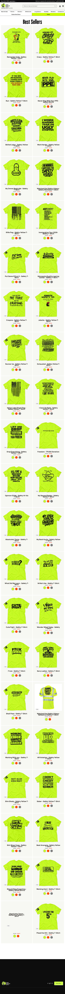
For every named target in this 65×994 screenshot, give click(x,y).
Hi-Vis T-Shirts (5, 972)
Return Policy (20, 972)
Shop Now (58, 983)
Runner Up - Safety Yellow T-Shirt (16, 364)
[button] (12, 11)
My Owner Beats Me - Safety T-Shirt (16, 189)
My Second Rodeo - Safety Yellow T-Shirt (48, 496)
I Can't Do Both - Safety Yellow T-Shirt (48, 408)
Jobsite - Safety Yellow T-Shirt (48, 320)
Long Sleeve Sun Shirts (7, 978)
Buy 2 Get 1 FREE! (8, 1)
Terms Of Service (21, 968)
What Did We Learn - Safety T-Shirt (17, 584)
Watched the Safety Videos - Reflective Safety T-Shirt (48, 714)
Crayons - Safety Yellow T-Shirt (16, 320)
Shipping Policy (20, 970)
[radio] (12, 62)
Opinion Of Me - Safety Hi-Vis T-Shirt (16, 496)
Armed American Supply (12, 991)
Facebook (48, 983)
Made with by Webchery (55, 991)
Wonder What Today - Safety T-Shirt (48, 627)
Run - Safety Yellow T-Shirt (16, 100)
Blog (32, 968)
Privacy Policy (20, 966)
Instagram (52, 983)
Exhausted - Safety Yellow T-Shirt (48, 364)
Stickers (4, 970)
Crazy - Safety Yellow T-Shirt (48, 56)
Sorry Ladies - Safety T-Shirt (48, 670)
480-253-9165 (60, 1)
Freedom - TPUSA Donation (48, 451)
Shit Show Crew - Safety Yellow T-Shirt (16, 845)
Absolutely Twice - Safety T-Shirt (16, 540)
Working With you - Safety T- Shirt (16, 758)
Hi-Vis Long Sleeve (6, 974)
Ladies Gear (4, 976)
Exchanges (19, 974)
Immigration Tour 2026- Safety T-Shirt (48, 233)
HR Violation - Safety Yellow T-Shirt (48, 758)
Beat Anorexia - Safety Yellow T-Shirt (48, 845)
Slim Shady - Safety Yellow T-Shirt (16, 802)
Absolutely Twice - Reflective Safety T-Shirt (17, 915)
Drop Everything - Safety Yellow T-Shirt (17, 452)
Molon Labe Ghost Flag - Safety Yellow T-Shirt (16, 408)
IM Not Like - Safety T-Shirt (48, 583)
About (32, 966)
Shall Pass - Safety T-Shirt (16, 713)
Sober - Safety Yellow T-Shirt (48, 801)
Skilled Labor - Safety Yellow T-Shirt (16, 145)
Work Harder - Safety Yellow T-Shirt (48, 145)
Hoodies (4, 968)
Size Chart (33, 970)
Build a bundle (5, 966)
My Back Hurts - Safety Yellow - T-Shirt (48, 540)
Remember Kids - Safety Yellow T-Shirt (16, 57)
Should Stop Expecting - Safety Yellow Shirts (16, 889)
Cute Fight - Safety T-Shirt (16, 627)
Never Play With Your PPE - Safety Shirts (48, 101)
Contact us (33, 972)
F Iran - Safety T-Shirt (16, 670)
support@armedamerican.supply (52, 968)
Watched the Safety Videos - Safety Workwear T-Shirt (48, 189)
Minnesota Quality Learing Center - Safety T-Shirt (48, 276)
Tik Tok (50, 983)
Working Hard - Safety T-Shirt (48, 889)
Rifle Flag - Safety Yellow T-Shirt (16, 233)
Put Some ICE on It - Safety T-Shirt (16, 276)
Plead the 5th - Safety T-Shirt (48, 932)
